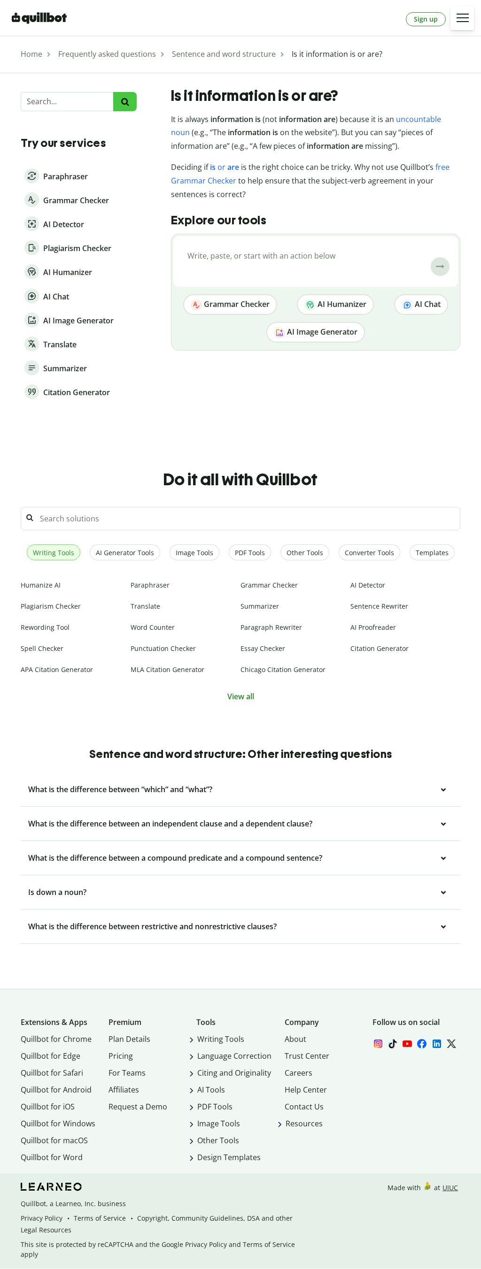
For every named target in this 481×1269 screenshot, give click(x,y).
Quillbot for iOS (48, 1106)
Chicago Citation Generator (283, 669)
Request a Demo (138, 1106)
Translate (145, 606)
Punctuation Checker (163, 648)
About (295, 1039)
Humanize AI (41, 585)
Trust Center (307, 1056)
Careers (298, 1073)
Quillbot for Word (52, 1157)
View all (240, 696)
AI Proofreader (373, 627)
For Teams (127, 1073)
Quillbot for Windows (58, 1123)
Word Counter (153, 627)
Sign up (426, 19)
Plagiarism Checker (51, 606)
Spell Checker (42, 648)
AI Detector (367, 585)
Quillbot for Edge (50, 1056)
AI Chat (427, 304)
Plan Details (129, 1039)
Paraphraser (150, 585)
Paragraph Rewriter (271, 627)
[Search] (124, 101)
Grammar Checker (236, 304)
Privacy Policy (41, 1218)
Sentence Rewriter (379, 606)
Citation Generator (379, 648)
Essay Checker (262, 648)
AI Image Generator (321, 332)
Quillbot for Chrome (56, 1039)
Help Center (306, 1090)
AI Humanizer (341, 304)
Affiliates (124, 1090)
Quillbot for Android (56, 1090)
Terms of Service (100, 1218)
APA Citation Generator (57, 669)
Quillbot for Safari (52, 1073)
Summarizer (259, 606)
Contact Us (304, 1106)
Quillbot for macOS (54, 1140)
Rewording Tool (45, 627)
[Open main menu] (462, 18)
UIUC (450, 1187)
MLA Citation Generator (167, 669)
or (224, 167)
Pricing (121, 1056)
